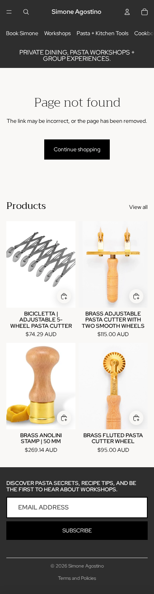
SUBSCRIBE (77, 530)
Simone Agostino (86, 566)
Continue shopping (77, 149)
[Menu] (9, 12)
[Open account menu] (127, 12)
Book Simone (22, 33)
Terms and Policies (77, 578)
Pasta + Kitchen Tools (102, 33)
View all (138, 207)
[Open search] (26, 12)
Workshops (57, 33)
